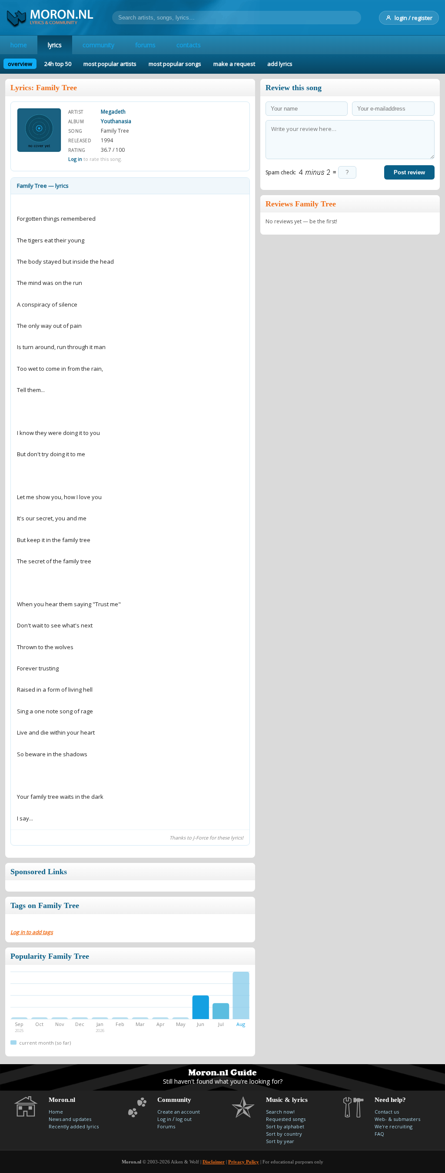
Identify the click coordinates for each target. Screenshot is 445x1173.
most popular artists (109, 64)
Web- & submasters (397, 1119)
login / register (413, 18)
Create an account (178, 1111)
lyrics (55, 45)
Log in (75, 159)
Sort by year (280, 1141)
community (98, 45)
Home (56, 1111)
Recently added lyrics (74, 1126)
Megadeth (113, 111)
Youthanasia (116, 121)
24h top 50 (57, 64)
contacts (188, 45)
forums (145, 45)
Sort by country (284, 1134)
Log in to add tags (31, 932)
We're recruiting (393, 1126)
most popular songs (175, 64)
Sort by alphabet (285, 1126)
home (18, 45)
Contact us (387, 1111)
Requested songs (286, 1119)
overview (20, 64)
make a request (234, 64)
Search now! (280, 1111)
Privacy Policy (243, 1161)
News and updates (70, 1119)
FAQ (379, 1134)
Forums (166, 1126)
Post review (409, 172)
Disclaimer (214, 1161)
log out (184, 1119)
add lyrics (279, 64)
